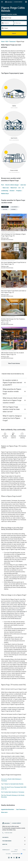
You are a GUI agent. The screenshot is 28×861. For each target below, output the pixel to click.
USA (7, 41)
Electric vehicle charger (12, 185)
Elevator (12, 190)
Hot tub (5, 209)
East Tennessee (20, 809)
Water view (6, 187)
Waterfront (13, 187)
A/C (19, 187)
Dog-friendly (14, 206)
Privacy (24, 849)
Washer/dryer (5, 193)
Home (2, 41)
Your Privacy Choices (16, 853)
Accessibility (8, 853)
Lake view (23, 185)
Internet (13, 209)
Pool (2, 185)
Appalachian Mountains (7, 809)
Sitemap (16, 849)
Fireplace (18, 190)
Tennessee (12, 41)
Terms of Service (14, 851)
